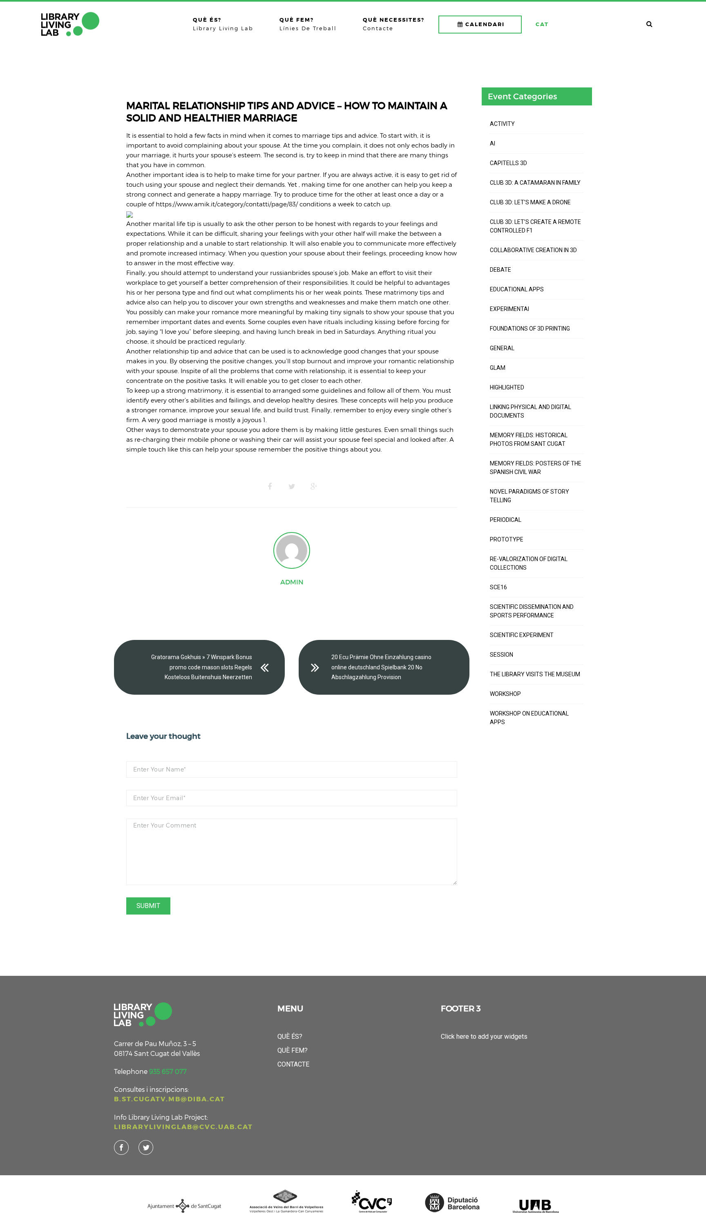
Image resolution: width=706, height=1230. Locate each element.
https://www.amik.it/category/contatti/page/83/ (227, 204)
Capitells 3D (508, 163)
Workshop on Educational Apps (529, 717)
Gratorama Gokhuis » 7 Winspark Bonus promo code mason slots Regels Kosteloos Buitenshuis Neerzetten (201, 667)
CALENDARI (485, 24)
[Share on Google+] (314, 487)
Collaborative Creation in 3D (533, 250)
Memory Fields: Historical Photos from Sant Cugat (528, 439)
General (502, 348)
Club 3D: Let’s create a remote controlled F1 (535, 226)
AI (492, 143)
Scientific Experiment (522, 635)
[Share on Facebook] (269, 487)
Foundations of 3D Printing (530, 328)
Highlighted (507, 387)
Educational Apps (517, 289)
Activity (502, 124)
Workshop (505, 694)
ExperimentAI (509, 309)
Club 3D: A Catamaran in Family (535, 182)
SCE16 (498, 587)
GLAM (497, 368)
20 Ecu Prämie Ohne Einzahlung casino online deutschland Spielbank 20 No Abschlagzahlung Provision (381, 667)
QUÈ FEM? (292, 1050)
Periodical (505, 520)
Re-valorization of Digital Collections (528, 563)
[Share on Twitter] (292, 487)
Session (501, 654)
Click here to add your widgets (484, 1036)
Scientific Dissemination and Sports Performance (532, 611)
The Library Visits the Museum (535, 674)
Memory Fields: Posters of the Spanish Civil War (535, 467)
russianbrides (290, 272)
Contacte (293, 1064)
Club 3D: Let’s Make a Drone (530, 202)
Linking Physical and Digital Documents (530, 411)
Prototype (506, 539)
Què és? (289, 1036)
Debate (500, 269)
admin (292, 582)
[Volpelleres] (70, 24)
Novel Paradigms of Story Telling (529, 495)
